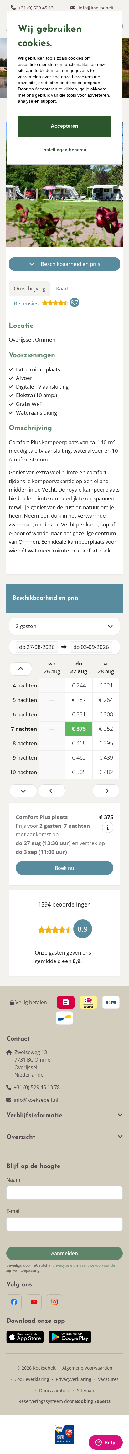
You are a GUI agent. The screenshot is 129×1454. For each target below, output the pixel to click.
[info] (107, 827)
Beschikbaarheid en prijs (70, 263)
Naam (13, 1179)
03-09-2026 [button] (91, 646)
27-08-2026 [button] (37, 646)
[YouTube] (34, 1301)
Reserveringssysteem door (64, 1401)
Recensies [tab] (46, 303)
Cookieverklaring (31, 1379)
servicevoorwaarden (99, 1265)
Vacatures (108, 1379)
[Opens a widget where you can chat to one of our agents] (105, 1443)
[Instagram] (54, 1301)
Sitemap (85, 1390)
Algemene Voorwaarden (87, 1368)
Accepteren (64, 126)
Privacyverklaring (73, 1379)
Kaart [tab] (62, 288)
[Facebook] (14, 1301)
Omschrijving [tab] (29, 288)
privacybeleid (63, 1265)
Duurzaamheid (54, 1390)
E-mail (13, 1211)
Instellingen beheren (64, 149)
